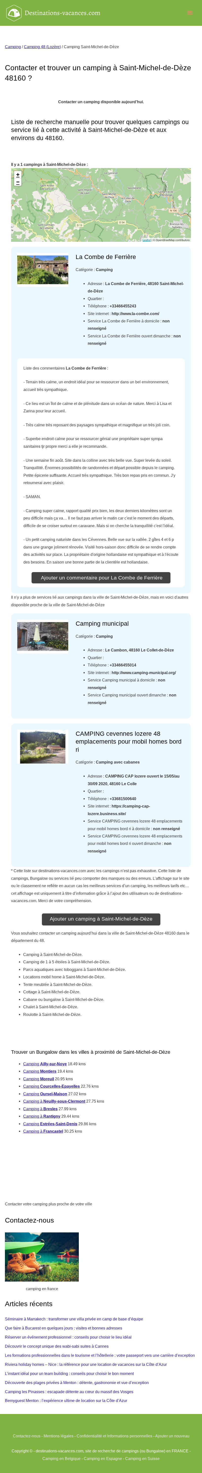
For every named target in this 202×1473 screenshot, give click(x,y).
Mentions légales (58, 1436)
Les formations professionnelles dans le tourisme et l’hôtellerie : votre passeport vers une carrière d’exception (100, 1355)
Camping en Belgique (61, 1458)
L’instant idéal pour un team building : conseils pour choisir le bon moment (69, 1373)
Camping (13, 46)
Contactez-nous (26, 1436)
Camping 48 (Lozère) (42, 46)
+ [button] (17, 175)
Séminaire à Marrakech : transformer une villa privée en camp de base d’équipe (74, 1319)
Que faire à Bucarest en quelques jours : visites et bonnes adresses (63, 1328)
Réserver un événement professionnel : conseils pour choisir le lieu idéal (68, 1337)
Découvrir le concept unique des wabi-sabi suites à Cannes (57, 1346)
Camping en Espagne (103, 1458)
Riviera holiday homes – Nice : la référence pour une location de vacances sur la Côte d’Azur (86, 1364)
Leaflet (147, 240)
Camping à (54, 1101)
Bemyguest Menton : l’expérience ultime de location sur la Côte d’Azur (66, 1400)
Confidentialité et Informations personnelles (114, 1436)
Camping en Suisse (142, 1458)
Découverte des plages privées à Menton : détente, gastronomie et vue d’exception (77, 1382)
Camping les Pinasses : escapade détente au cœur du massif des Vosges (69, 1391)
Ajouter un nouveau (172, 1436)
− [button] (17, 182)
